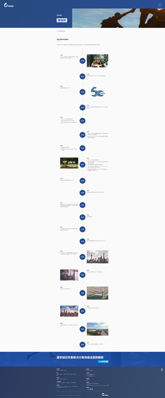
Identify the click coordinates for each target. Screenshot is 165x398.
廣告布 (58, 375)
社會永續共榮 (68, 382)
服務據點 (91, 370)
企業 (103, 361)
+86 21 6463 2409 (90, 375)
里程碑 (65, 370)
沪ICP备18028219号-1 (78, 395)
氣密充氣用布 (71, 374)
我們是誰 (58, 370)
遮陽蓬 (75, 374)
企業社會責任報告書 (73, 382)
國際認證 (87, 370)
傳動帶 (64, 374)
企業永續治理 (58, 382)
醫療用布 (61, 374)
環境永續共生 (63, 382)
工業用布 (58, 374)
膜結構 (67, 374)
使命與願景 (61, 370)
